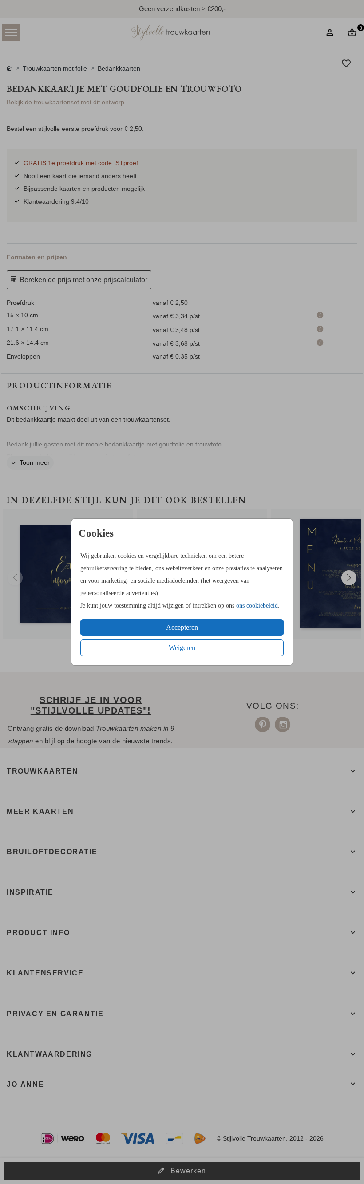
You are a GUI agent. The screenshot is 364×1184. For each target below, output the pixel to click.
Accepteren (182, 627)
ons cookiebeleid (257, 605)
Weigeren (182, 647)
